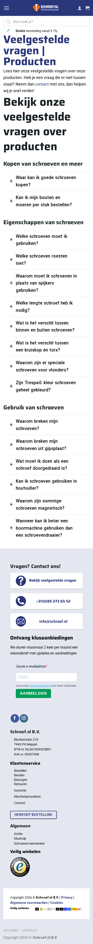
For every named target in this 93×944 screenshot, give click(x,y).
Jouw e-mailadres (31, 666)
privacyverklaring (40, 685)
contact (42, 84)
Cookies (56, 903)
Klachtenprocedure (27, 796)
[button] (6, 8)
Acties (18, 834)
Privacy (66, 898)
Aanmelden (33, 693)
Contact (19, 803)
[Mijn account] (79, 8)
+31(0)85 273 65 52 (53, 601)
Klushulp (20, 838)
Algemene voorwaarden (29, 903)
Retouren (20, 784)
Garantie (20, 790)
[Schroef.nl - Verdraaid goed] (46, 8)
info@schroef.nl (53, 621)
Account (11, 930)
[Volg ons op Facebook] (15, 718)
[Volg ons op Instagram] (24, 718)
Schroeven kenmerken (29, 843)
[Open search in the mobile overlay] (46, 21)
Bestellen (20, 770)
